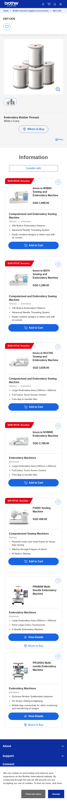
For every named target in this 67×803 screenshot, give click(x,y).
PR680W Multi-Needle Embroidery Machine (44, 590)
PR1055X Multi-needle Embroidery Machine (44, 666)
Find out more (33, 794)
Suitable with (33, 168)
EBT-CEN (57, 11)
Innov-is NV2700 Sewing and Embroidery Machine (45, 357)
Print (60, 139)
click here (57, 783)
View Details (35, 637)
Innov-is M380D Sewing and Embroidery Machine (45, 192)
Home (6, 11)
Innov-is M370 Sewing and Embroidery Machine (45, 274)
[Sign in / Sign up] (43, 4)
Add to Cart (36, 245)
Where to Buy (35, 129)
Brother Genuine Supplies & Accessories (31, 11)
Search (54, 4)
